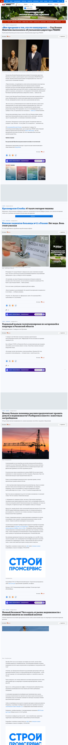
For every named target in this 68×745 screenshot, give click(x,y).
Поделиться (62, 36)
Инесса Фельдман (29, 130)
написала (33, 110)
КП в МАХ (31, 21)
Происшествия (58, 21)
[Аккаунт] (66, 1)
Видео (11, 1)
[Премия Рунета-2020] (18, 4)
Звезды (45, 1)
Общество (29, 1)
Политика (24, 1)
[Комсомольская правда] (8, 4)
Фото (7, 1)
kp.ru (9, 36)
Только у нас (14, 21)
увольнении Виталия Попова (14, 127)
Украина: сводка (25, 21)
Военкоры (19, 21)
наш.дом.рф (11, 583)
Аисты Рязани (43, 21)
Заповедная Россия (50, 21)
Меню (2, 1)
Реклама (56, 4)
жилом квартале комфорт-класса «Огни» (16, 528)
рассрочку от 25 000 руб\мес (21, 526)
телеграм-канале (36, 546)
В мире (41, 1)
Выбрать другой (29, 8)
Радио (51, 4)
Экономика (36, 1)
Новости (9, 21)
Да (25, 8)
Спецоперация (17, 1)
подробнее (17, 147)
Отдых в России (36, 21)
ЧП (8, 365)
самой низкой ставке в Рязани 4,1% (14, 706)
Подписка (62, 4)
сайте (27, 546)
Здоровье (51, 1)
